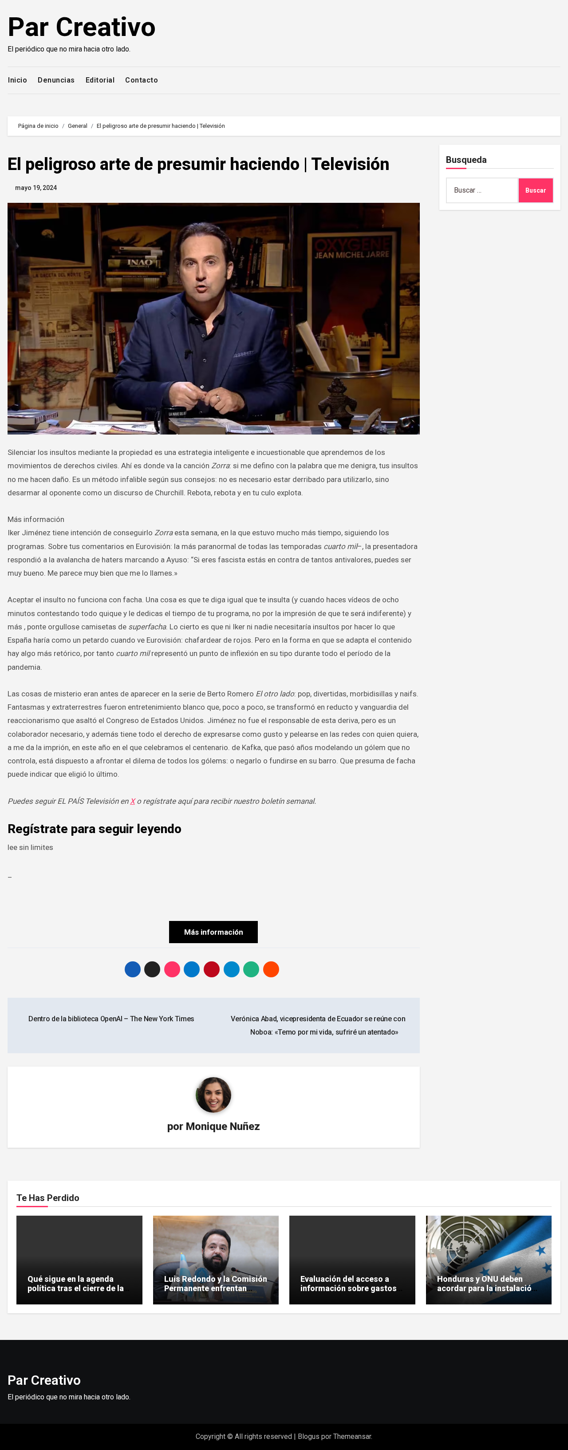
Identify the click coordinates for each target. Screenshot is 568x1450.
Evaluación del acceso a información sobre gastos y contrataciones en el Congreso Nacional (351, 1293)
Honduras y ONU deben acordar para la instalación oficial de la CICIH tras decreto (486, 1293)
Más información (213, 932)
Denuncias (56, 80)
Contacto (141, 80)
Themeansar (352, 1436)
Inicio (17, 80)
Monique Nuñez (223, 1126)
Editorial (100, 80)
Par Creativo (82, 27)
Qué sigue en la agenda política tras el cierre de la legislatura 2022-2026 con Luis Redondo (76, 1293)
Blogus (309, 1436)
